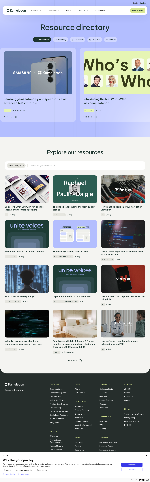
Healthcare (79, 407)
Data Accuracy (55, 408)
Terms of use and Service (134, 414)
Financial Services (82, 410)
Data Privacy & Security (59, 411)
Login (135, 3)
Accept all (132, 465)
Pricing (77, 389)
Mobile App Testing (57, 400)
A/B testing (54, 436)
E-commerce (80, 414)
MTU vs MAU (80, 393)
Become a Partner (106, 446)
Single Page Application (59, 415)
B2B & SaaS (79, 429)
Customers (100, 10)
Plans (68, 10)
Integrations (54, 422)
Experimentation (56, 389)
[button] (143, 2)
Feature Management (58, 393)
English (6, 455)
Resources (83, 10)
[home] (16, 10)
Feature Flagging (56, 446)
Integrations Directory (107, 450)
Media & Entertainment (83, 425)
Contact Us (128, 397)
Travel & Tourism (81, 421)
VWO (101, 425)
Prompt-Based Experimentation (56, 441)
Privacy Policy (129, 418)
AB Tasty (102, 429)
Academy (103, 393)
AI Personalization (57, 419)
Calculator (103, 404)
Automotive (79, 418)
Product (78, 446)
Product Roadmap (106, 400)
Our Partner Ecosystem (108, 442)
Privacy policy (23, 474)
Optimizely (103, 421)
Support (127, 400)
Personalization (56, 450)
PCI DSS (127, 425)
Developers (79, 450)
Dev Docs (103, 397)
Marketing (78, 442)
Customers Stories (106, 389)
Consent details (9, 474)
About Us (127, 389)
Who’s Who (103, 408)
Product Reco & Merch (59, 404)
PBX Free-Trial (55, 397)
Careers (127, 393)
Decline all (132, 469)
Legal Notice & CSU (131, 421)
